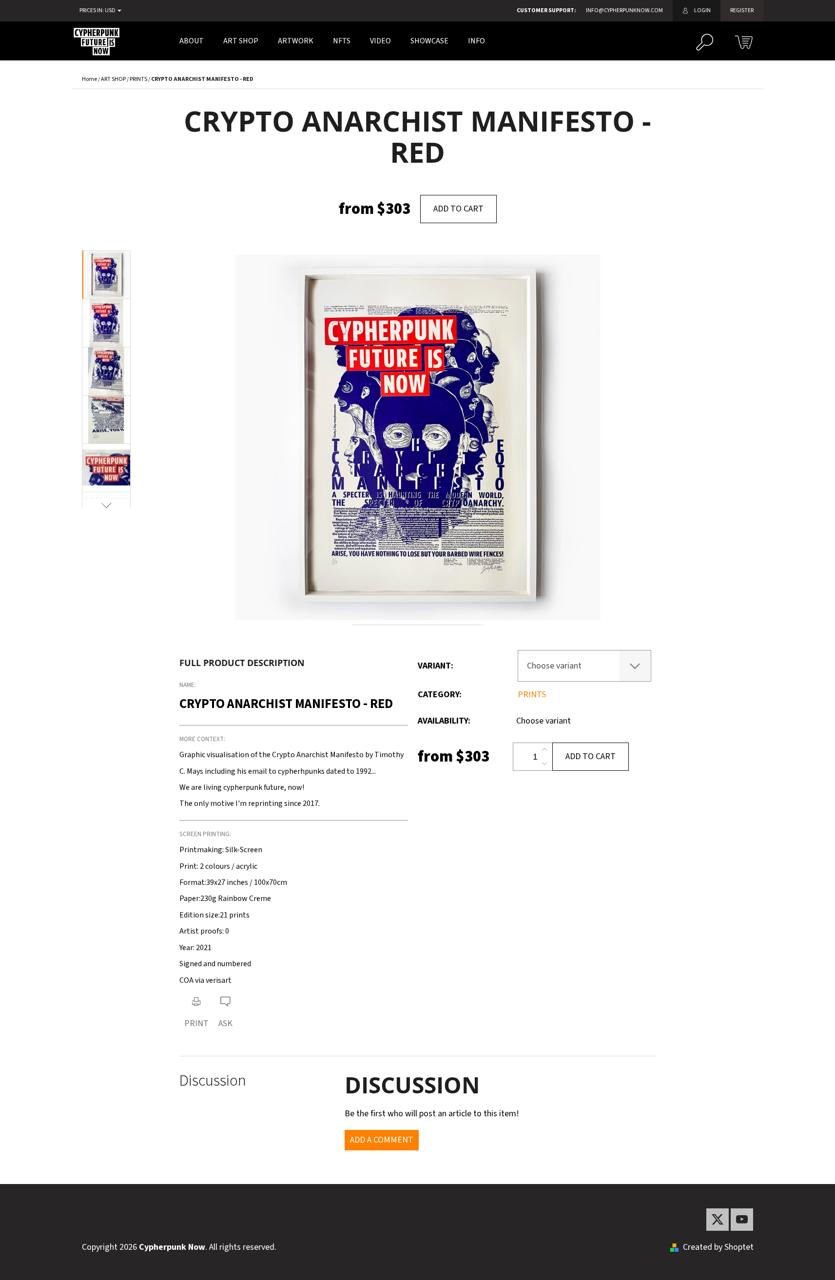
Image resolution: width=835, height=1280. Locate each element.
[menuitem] (192, 40)
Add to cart (458, 209)
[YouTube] (742, 1219)
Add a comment (381, 1140)
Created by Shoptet (718, 1247)
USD (111, 10)
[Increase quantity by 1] (544, 750)
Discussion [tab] (212, 1080)
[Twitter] (717, 1219)
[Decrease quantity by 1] (544, 763)
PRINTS (532, 694)
